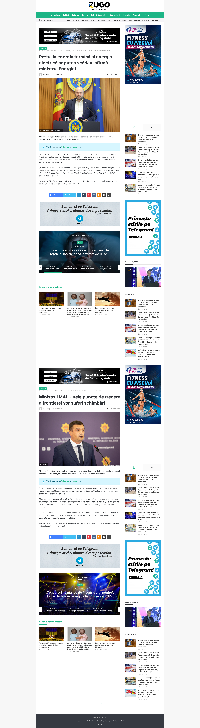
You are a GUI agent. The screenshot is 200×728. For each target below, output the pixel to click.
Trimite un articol (118, 721)
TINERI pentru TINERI (103, 20)
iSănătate (137, 20)
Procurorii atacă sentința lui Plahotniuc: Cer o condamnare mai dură (80, 252)
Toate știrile (138, 15)
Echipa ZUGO (91, 721)
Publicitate (100, 721)
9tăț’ (130, 20)
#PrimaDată (145, 20)
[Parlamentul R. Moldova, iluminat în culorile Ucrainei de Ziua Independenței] (51, 299)
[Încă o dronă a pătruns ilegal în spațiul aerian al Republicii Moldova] (107, 299)
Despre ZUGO (81, 721)
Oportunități (114, 15)
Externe (75, 15)
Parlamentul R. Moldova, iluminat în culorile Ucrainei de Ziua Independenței (50, 310)
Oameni (85, 15)
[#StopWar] (99, 6)
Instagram (75, 147)
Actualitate (55, 15)
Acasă (42, 50)
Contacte (108, 721)
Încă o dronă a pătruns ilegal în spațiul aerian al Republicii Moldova (106, 310)
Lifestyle (126, 15)
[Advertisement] (143, 104)
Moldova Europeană (72, 20)
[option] (99, 6)
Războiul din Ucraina (87, 20)
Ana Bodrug (46, 74)
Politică (66, 15)
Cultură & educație (99, 15)
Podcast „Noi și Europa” (119, 20)
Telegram (65, 147)
